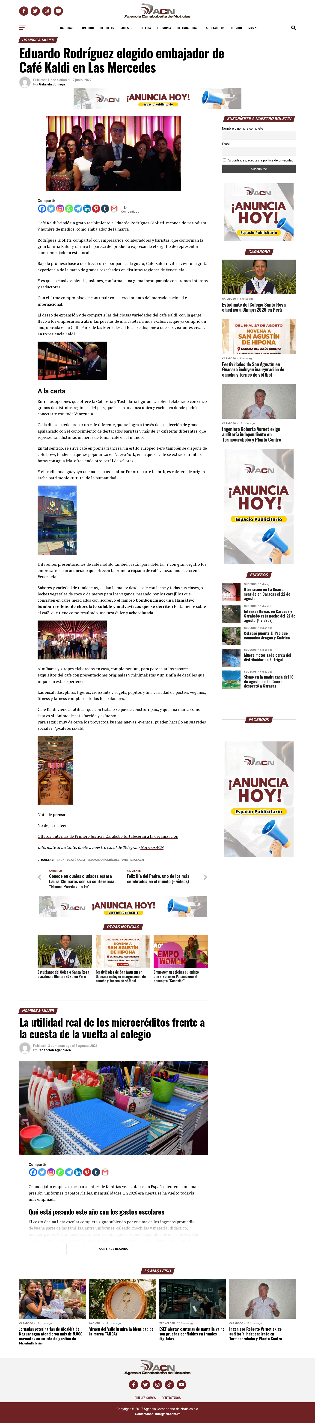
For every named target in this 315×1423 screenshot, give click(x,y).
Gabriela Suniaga (52, 84)
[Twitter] (51, 209)
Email (226, 144)
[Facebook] (42, 209)
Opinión (236, 27)
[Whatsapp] (69, 209)
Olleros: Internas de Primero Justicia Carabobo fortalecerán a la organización (108, 836)
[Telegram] (78, 209)
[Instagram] (60, 209)
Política (145, 27)
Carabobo (87, 27)
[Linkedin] (87, 209)
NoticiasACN (151, 847)
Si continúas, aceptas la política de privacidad (261, 160)
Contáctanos (171, 1397)
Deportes (107, 27)
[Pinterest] (96, 209)
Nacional (66, 27)
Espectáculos (214, 27)
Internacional (187, 27)
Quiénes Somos (145, 1397)
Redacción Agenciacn (54, 1050)
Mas (251, 27)
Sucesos (126, 27)
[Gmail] (114, 209)
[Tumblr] (105, 209)
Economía (164, 27)
